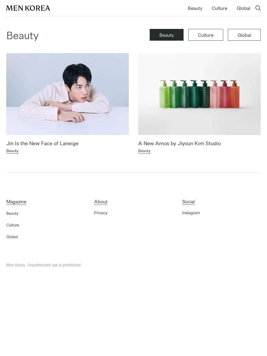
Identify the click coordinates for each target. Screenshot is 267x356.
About (100, 201)
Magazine (16, 201)
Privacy (100, 213)
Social (188, 201)
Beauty (195, 8)
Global (243, 8)
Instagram (191, 213)
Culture (219, 8)
